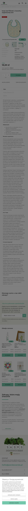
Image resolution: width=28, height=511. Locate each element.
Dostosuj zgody (14, 498)
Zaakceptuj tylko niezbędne (14, 494)
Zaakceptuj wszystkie (14, 502)
